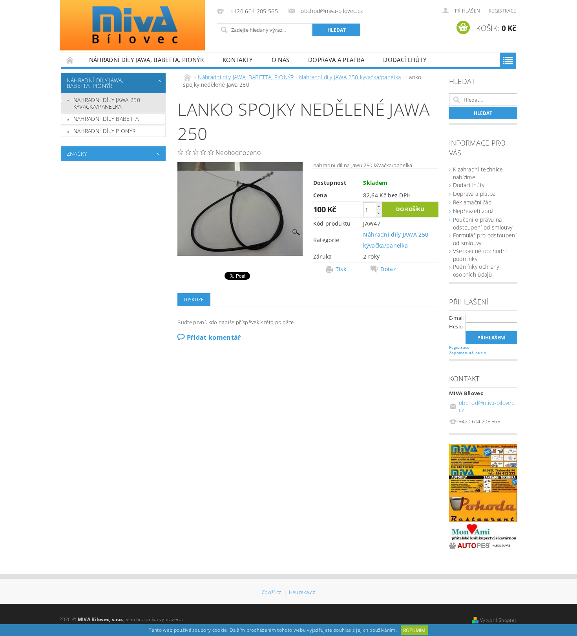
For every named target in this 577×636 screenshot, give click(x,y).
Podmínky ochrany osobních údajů (476, 270)
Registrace (502, 10)
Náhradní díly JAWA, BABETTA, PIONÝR (146, 60)
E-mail (456, 317)
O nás (281, 60)
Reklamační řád (472, 202)
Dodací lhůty (404, 60)
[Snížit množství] (378, 213)
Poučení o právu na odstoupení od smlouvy (483, 223)
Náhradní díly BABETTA (106, 118)
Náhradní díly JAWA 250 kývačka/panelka (106, 103)
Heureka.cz (302, 593)
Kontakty (238, 60)
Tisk (341, 269)
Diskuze (194, 299)
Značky (77, 153)
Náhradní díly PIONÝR (104, 131)
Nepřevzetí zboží (474, 211)
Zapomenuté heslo (467, 352)
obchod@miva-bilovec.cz (487, 406)
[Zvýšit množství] (378, 206)
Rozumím (414, 630)
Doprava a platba (336, 60)
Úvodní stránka (70, 60)
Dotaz (388, 269)
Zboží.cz (271, 593)
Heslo (456, 326)
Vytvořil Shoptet (498, 620)
